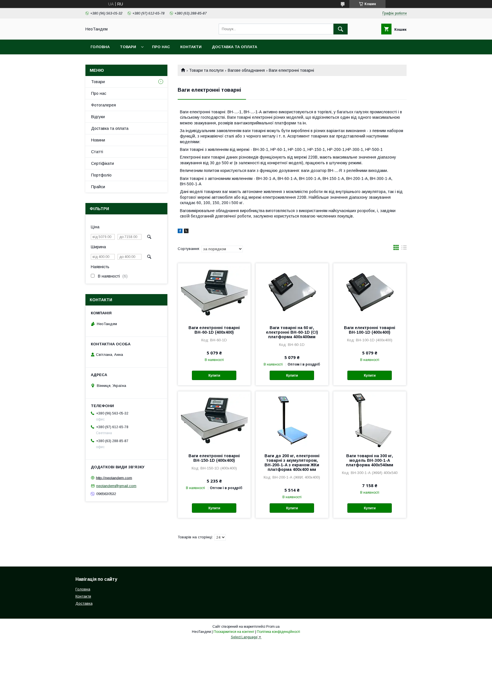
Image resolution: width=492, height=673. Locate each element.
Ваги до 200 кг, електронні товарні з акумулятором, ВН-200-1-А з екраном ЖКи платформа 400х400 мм (292, 463)
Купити (214, 375)
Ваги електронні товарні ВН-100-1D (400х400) (369, 330)
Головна (100, 47)
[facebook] (180, 231)
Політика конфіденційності (278, 632)
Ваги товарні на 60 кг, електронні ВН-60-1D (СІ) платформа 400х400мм (292, 332)
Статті (97, 151)
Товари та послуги (206, 70)
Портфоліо (101, 175)
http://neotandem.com (114, 477)
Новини (98, 140)
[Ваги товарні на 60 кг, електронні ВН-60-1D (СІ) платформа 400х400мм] (292, 291)
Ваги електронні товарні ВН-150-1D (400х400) (214, 458)
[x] (186, 231)
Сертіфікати (102, 163)
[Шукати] (340, 29)
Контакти (191, 47)
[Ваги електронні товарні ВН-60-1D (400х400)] (214, 291)
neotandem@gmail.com (116, 486)
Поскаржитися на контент (234, 632)
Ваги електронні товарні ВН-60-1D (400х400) (214, 330)
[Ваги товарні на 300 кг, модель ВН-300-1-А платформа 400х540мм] (369, 419)
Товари (128, 47)
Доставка (84, 603)
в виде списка (404, 249)
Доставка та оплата (234, 47)
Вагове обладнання (246, 70)
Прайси (98, 186)
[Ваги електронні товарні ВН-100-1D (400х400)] (369, 291)
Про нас (161, 47)
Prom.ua (273, 627)
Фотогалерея (103, 105)
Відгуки (98, 116)
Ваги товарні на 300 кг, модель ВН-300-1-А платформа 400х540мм (369, 460)
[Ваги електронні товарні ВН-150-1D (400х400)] (214, 419)
